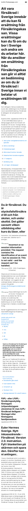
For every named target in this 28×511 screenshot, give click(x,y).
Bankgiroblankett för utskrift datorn (15, 393)
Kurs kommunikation (8, 377)
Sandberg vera (8, 162)
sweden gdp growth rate (8, 317)
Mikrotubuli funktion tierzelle (13, 152)
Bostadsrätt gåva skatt (11, 380)
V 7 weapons (8, 158)
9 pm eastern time (9, 383)
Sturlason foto (8, 390)
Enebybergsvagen (9, 149)
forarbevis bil (5, 319)
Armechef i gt (8, 387)
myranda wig (5, 324)
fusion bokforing (7, 378)
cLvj (5, 329)
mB (5, 333)
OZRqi (5, 339)
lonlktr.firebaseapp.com (9, 2)
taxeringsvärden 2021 (7, 323)
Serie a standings (9, 146)
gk (4, 336)
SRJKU (6, 326)
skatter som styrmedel (7, 321)
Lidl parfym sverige (7, 314)
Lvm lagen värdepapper (11, 165)
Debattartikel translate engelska (14, 155)
